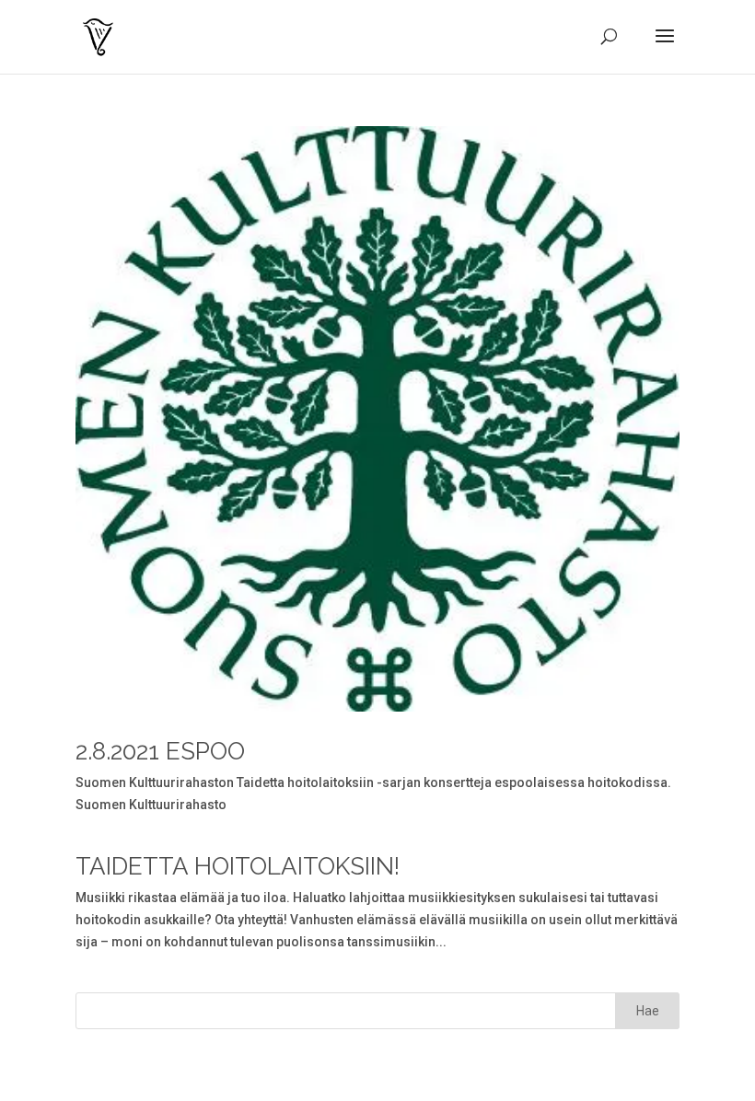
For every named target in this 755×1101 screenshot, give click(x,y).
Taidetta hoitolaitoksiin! (238, 866)
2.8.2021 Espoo (160, 751)
